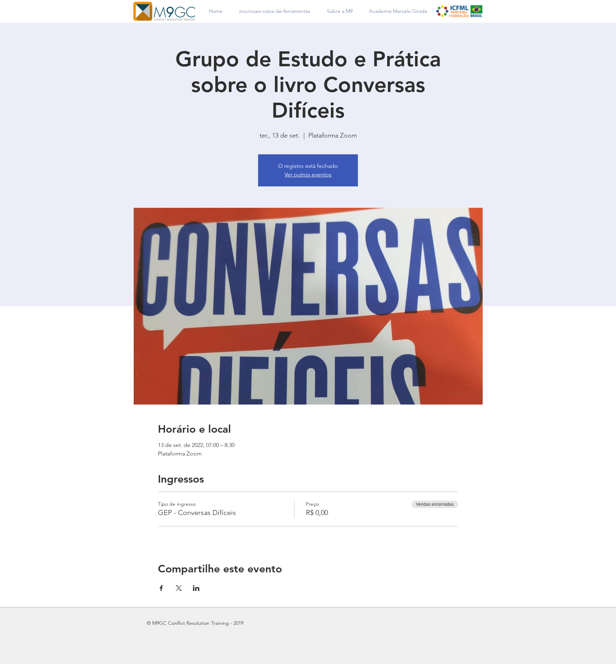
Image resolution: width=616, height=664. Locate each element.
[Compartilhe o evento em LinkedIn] (196, 588)
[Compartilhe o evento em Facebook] (161, 588)
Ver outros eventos (308, 174)
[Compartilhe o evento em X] (178, 588)
